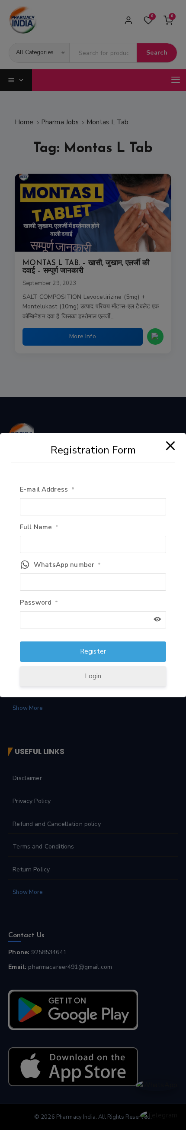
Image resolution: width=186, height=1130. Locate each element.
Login (93, 676)
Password (39, 602)
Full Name (39, 527)
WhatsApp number (67, 564)
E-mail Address (47, 489)
